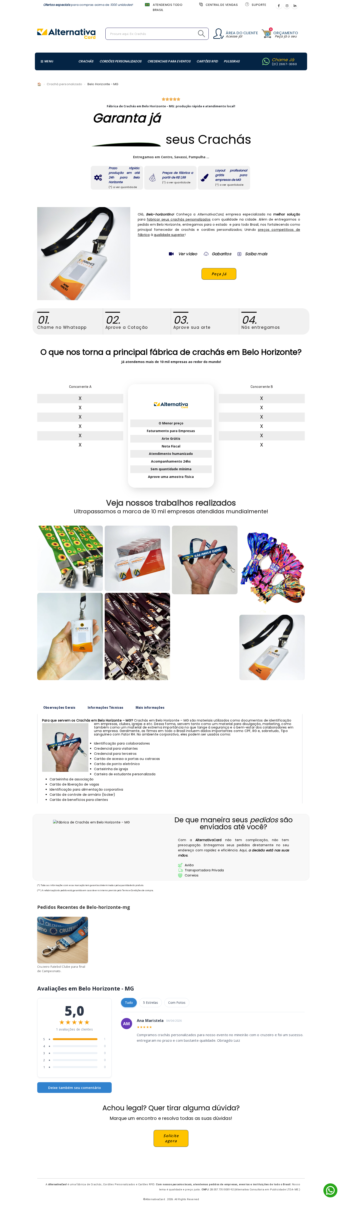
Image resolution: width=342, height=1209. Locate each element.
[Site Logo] (66, 33)
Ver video (187, 254)
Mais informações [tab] (150, 707)
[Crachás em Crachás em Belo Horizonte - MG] (272, 647)
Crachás (85, 61)
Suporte (259, 5)
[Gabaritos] (206, 254)
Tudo (129, 1002)
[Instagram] (287, 5)
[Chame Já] (266, 61)
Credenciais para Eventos (169, 61)
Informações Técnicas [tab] (106, 707)
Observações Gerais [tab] (59, 707)
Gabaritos (221, 254)
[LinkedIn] (295, 5)
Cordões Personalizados (120, 61)
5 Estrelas (150, 1002)
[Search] (191, 34)
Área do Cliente (242, 33)
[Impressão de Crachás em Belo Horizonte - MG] (137, 558)
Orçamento (285, 33)
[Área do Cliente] (218, 33)
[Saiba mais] (239, 254)
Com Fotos (176, 1002)
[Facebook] (279, 5)
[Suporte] (246, 4)
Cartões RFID (207, 61)
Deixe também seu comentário (74, 1087)
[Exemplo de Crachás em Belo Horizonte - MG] (70, 558)
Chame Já (283, 60)
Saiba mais (256, 254)
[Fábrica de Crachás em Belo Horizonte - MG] (70, 636)
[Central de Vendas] (200, 4)
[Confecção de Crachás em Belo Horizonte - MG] (137, 636)
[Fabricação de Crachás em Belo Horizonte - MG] (205, 560)
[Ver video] (171, 254)
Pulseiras (232, 61)
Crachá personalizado (64, 84)
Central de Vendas (222, 5)
